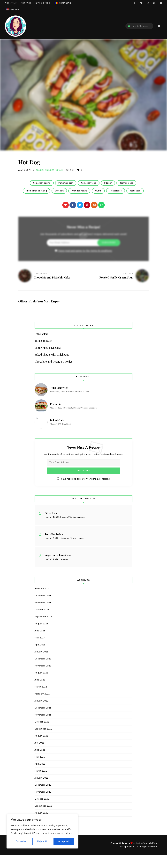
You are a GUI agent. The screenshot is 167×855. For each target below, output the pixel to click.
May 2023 (40, 637)
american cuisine (42, 183)
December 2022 (43, 658)
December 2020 (43, 784)
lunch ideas (116, 190)
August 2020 (41, 812)
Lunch (59, 170)
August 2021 (41, 735)
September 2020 (43, 805)
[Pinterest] (87, 205)
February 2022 (42, 693)
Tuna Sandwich (43, 340)
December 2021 (43, 707)
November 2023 (43, 602)
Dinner (50, 170)
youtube (161, 3)
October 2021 (42, 721)
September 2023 (43, 616)
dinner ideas (127, 183)
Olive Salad (41, 334)
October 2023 (42, 609)
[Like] (65, 205)
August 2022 (41, 672)
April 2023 (40, 644)
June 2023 (40, 630)
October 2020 (42, 798)
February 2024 (42, 588)
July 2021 (39, 742)
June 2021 (40, 749)
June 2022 (40, 679)
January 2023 (41, 651)
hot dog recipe (80, 190)
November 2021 (43, 714)
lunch (98, 190)
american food (89, 183)
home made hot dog (37, 190)
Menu (159, 26)
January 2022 (41, 700)
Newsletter (43, 3)
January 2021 (41, 777)
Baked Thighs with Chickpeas (52, 354)
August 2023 (41, 623)
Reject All (42, 841)
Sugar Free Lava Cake (48, 347)
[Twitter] (80, 205)
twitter (141, 3)
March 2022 (41, 686)
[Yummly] (94, 205)
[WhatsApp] (101, 205)
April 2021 (40, 763)
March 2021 (41, 770)
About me (11, 3)
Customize (21, 841)
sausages (135, 190)
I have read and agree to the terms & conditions (85, 251)
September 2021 (43, 728)
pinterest (154, 3)
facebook (134, 3)
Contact (26, 3)
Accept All (63, 841)
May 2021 (40, 756)
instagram (147, 3)
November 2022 (43, 665)
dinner (109, 183)
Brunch (40, 170)
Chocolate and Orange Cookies (54, 361)
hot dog (60, 190)
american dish (66, 183)
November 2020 (43, 791)
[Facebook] (72, 205)
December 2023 (43, 595)
